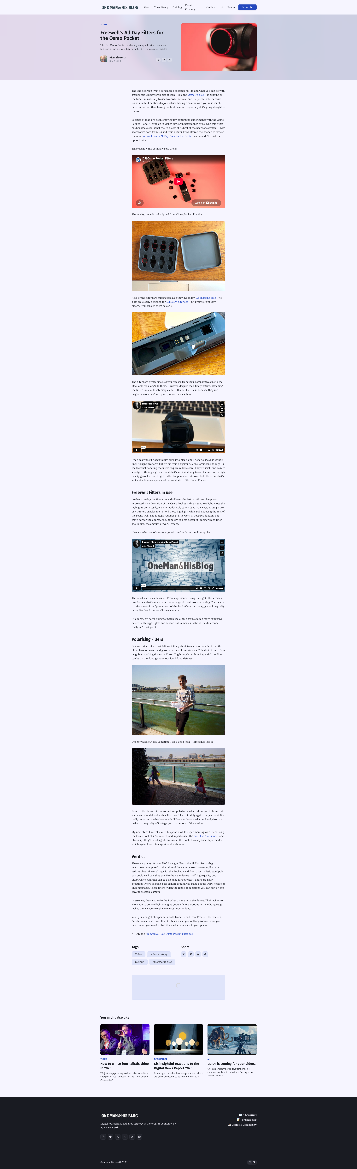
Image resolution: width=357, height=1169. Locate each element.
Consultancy (161, 7)
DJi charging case (206, 297)
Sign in (231, 7)
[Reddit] (139, 1137)
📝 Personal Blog (247, 1119)
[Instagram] (132, 1137)
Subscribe (247, 7)
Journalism (160, 1059)
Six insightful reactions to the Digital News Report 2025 (176, 1066)
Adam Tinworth (117, 57)
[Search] (222, 7)
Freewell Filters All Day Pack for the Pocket (167, 136)
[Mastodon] (110, 1137)
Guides (210, 7)
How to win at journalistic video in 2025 (124, 1066)
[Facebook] (164, 60)
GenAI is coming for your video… (232, 1064)
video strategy (159, 954)
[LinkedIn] (198, 954)
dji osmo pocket (162, 961)
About (146, 7)
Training (177, 7)
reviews (139, 961)
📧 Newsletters (248, 1114)
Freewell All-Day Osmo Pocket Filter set (169, 933)
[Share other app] (169, 60)
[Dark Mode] (252, 1162)
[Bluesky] (125, 1137)
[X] (158, 60)
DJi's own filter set (177, 301)
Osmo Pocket (196, 94)
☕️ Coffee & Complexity (242, 1124)
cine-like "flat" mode (206, 836)
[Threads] (117, 1137)
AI (208, 1059)
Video (103, 24)
